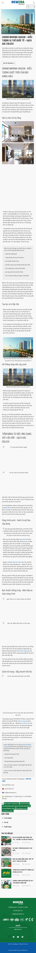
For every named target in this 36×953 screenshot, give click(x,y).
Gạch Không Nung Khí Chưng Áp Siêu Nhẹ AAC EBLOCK (16, 806)
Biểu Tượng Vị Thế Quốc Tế (11, 803)
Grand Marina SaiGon (7, 811)
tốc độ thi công (26, 723)
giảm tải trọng (22, 721)
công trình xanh (24, 539)
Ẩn (13, 63)
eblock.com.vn (18, 929)
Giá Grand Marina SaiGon (8, 808)
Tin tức (6, 822)
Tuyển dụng (7, 827)
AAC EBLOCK (8, 507)
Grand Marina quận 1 (21, 808)
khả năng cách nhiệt (15, 562)
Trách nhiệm (8, 818)
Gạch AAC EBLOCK (24, 803)
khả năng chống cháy (23, 651)
